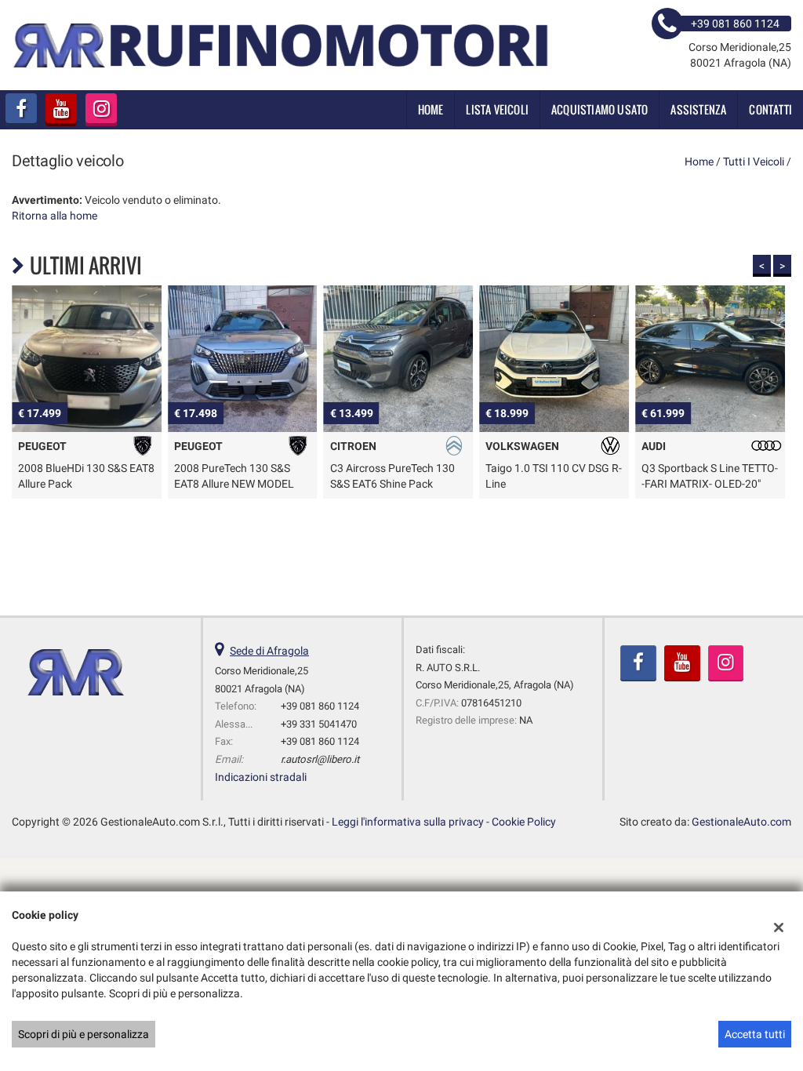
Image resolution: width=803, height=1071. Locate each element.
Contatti (770, 109)
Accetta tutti (755, 1034)
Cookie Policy (524, 821)
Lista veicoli (497, 109)
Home (431, 109)
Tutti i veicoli (753, 161)
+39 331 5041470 (319, 724)
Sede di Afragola (269, 650)
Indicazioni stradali (261, 777)
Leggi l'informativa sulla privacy (408, 821)
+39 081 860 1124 (320, 706)
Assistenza (698, 109)
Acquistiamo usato (599, 109)
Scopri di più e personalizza (83, 1034)
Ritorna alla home (54, 215)
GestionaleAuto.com (741, 821)
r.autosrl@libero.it (320, 759)
